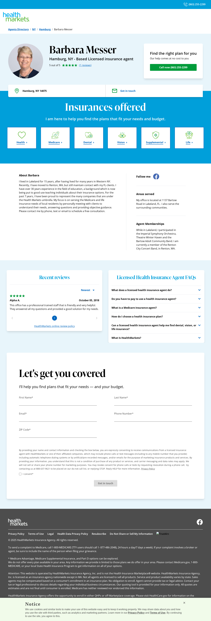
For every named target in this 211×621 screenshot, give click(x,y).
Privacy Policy (16, 534)
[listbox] (54, 301)
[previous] (12, 318)
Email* (23, 413)
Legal (50, 534)
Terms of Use (36, 534)
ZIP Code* (25, 429)
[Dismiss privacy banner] (184, 602)
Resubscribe (99, 534)
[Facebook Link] (200, 522)
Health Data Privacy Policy (72, 534)
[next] (96, 318)
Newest (85, 290)
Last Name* (121, 397)
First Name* (26, 397)
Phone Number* (123, 413)
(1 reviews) (85, 65)
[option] (54, 302)
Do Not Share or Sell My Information (131, 534)
